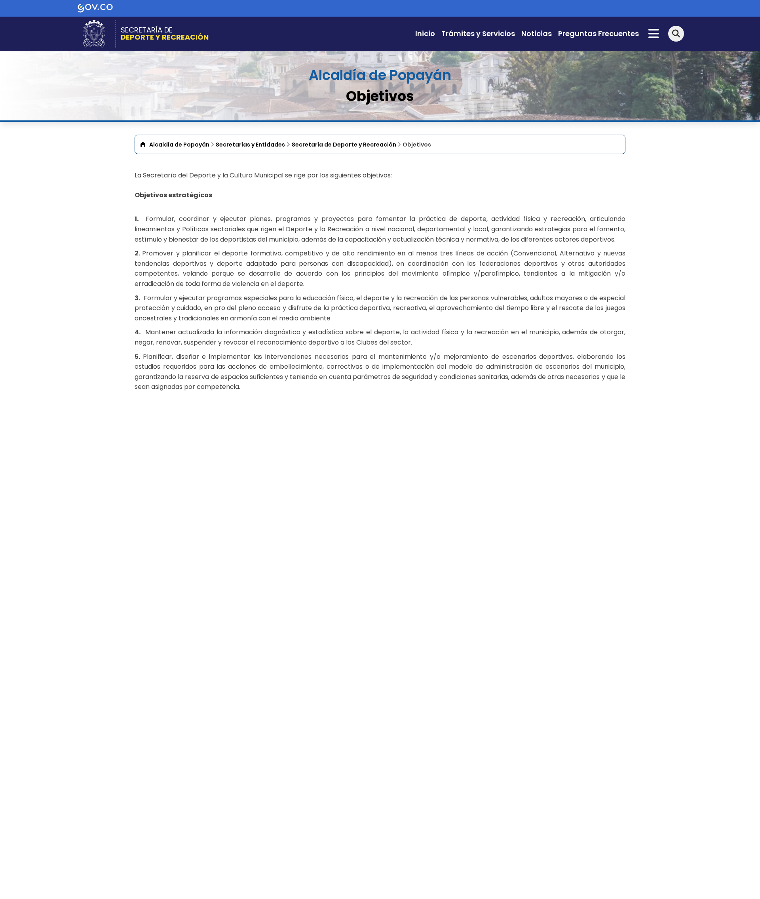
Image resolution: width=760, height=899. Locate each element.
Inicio (425, 33)
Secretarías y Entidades (250, 145)
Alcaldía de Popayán (179, 145)
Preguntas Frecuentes (598, 33)
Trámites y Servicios (478, 33)
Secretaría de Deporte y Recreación (344, 145)
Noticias (536, 33)
